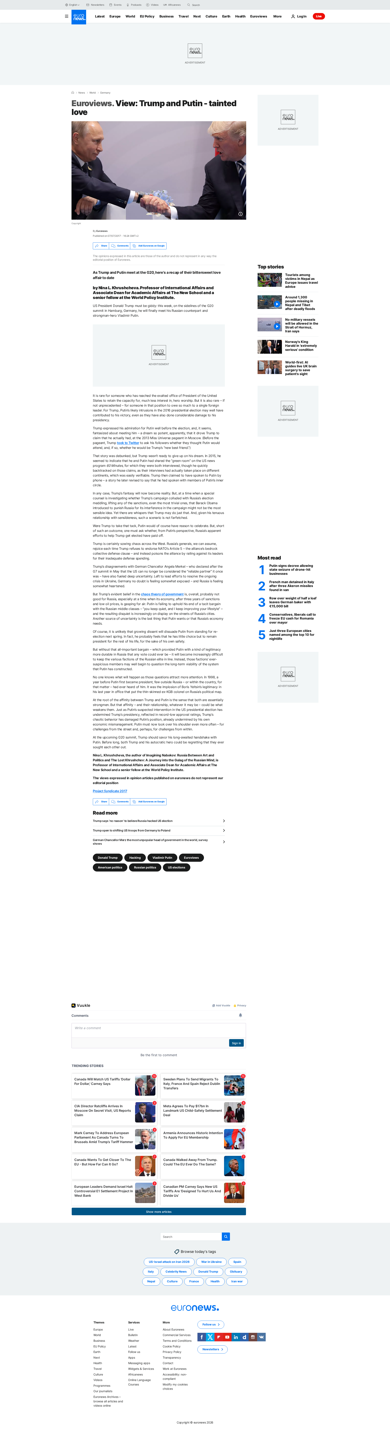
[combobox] (209, 5)
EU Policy (147, 16)
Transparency (172, 1357)
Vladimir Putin (162, 857)
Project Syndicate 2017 (110, 791)
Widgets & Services (141, 1368)
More (166, 1322)
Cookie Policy (172, 1346)
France (194, 1281)
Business (166, 16)
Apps (131, 1357)
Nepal (151, 1281)
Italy (151, 1271)
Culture (211, 16)
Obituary (236, 1271)
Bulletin (133, 1335)
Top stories (271, 267)
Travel (183, 16)
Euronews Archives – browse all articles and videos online (108, 1401)
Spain (237, 1261)
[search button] (188, 5)
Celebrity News (176, 1271)
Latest (100, 16)
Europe (115, 16)
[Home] (73, 92)
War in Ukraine (211, 1261)
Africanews (135, 1374)
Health (240, 16)
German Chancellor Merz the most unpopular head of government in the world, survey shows (150, 841)
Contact (168, 1363)
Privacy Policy (172, 1352)
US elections (176, 867)
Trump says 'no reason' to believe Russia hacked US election (132, 820)
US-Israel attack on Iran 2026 (169, 1261)
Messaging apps (139, 1363)
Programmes (101, 1385)
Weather (133, 1340)
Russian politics (145, 867)
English (73, 4)
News (81, 93)
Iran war (237, 1281)
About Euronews (173, 1329)
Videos (97, 1380)
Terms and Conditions (177, 1340)
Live (319, 16)
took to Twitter (128, 443)
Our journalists (102, 1391)
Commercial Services (177, 1335)
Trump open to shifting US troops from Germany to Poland (131, 830)
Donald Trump (108, 857)
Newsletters (211, 1349)
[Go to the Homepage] (79, 17)
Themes (98, 1322)
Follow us (134, 1352)
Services (134, 1322)
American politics (110, 867)
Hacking (135, 857)
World (130, 16)
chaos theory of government (162, 594)
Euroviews (258, 16)
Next (197, 16)
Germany (105, 93)
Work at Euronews (174, 1368)
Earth (226, 16)
